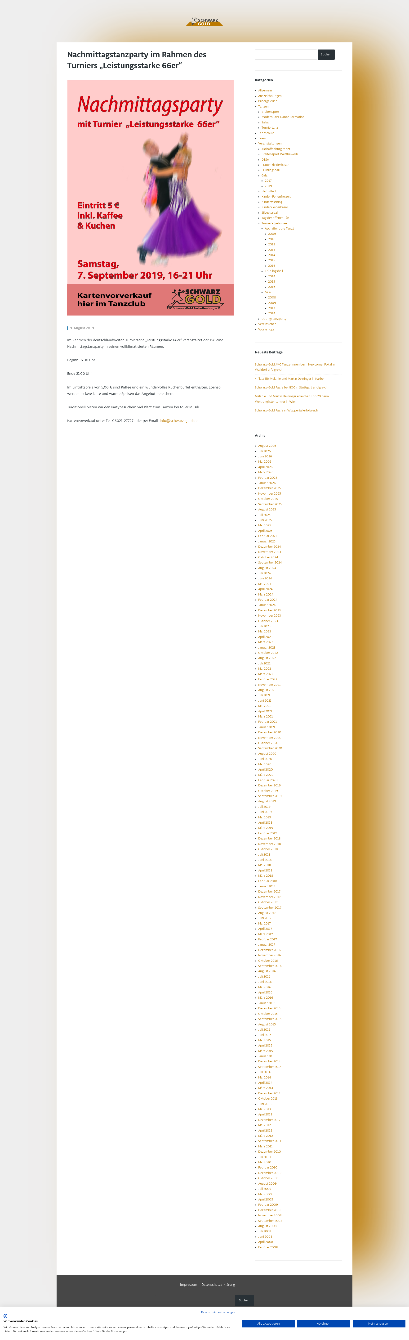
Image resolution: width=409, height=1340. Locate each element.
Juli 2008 (264, 1231)
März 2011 (265, 1146)
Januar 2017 (266, 944)
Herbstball (269, 191)
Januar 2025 (267, 541)
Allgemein (265, 90)
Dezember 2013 (269, 1093)
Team (262, 138)
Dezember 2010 (269, 1151)
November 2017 (269, 897)
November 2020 (269, 738)
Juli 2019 (264, 806)
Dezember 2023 (269, 610)
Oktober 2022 (268, 652)
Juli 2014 (264, 1072)
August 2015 (267, 1024)
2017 (268, 180)
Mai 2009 (265, 1194)
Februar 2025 (267, 536)
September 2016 (270, 966)
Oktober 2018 (268, 849)
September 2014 (270, 1067)
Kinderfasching (272, 202)
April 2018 (265, 870)
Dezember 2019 (269, 785)
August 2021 (267, 690)
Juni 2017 (264, 918)
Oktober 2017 (268, 902)
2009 (272, 233)
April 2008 (265, 1242)
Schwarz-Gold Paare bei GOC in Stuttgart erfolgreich (291, 387)
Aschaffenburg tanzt (276, 149)
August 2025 (267, 509)
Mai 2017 (264, 923)
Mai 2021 (264, 706)
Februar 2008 (268, 1247)
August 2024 (267, 568)
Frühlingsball (271, 170)
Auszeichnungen (270, 96)
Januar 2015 (266, 1056)
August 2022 (267, 658)
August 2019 (267, 801)
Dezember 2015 (269, 1008)
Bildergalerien (267, 101)
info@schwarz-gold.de (178, 421)
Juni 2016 (265, 982)
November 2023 (269, 615)
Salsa (265, 122)
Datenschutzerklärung (218, 1284)
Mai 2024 (264, 584)
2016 (271, 265)
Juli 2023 (264, 626)
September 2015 (269, 1019)
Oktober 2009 (268, 1178)
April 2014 (265, 1082)
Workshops (266, 329)
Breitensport (270, 111)
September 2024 (270, 562)
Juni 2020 (265, 759)
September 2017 (269, 907)
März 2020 (266, 774)
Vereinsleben (267, 324)
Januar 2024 (267, 605)
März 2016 (265, 997)
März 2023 (265, 642)
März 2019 (265, 828)
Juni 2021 (264, 700)
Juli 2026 (264, 451)
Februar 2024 (267, 599)
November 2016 (269, 955)
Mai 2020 (264, 764)
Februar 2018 (267, 881)
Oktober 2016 (268, 960)
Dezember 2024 (269, 546)
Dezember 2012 (269, 1120)
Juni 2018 (264, 860)
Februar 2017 (267, 939)
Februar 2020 (268, 780)
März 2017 (265, 934)
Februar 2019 (267, 833)
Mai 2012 (264, 1125)
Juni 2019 (265, 812)
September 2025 (270, 504)
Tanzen (263, 106)
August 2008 (267, 1226)
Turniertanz (270, 127)
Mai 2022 (264, 668)
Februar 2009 (268, 1204)
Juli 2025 (264, 515)
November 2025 (269, 493)
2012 (271, 244)
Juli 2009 (264, 1189)
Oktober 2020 (268, 743)
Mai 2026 (264, 461)
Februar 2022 (267, 679)
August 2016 (267, 971)
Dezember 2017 (269, 891)
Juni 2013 (264, 1104)
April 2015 (265, 1045)
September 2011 (269, 1141)
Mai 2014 (264, 1077)
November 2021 (269, 684)
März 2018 (265, 875)
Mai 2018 (264, 865)
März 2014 (265, 1088)
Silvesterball (270, 212)
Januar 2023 (267, 647)
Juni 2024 (265, 578)
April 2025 (265, 530)
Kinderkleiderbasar (275, 207)
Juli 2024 (264, 573)
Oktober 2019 (268, 791)
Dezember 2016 (269, 950)
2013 (271, 250)
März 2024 (265, 594)
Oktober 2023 (268, 621)
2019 (268, 186)
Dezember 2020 (269, 732)
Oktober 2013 (268, 1098)
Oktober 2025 (268, 499)
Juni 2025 (265, 520)
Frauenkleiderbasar (275, 165)
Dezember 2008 (269, 1210)
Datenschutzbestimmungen (218, 1312)
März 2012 (265, 1135)
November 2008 (269, 1215)
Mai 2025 (264, 525)
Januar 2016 (267, 1003)
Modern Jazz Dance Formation (283, 117)
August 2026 (267, 445)
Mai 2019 (264, 817)
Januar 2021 (266, 727)
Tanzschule (266, 133)
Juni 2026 (265, 456)
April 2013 (265, 1114)
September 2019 (270, 796)
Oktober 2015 (268, 1013)
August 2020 (267, 753)
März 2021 (265, 716)
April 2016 (265, 992)
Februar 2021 (267, 721)
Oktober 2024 (268, 557)
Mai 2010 (264, 1162)
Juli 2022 (264, 663)
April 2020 (265, 769)
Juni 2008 (265, 1236)
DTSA (265, 159)
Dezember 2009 (269, 1173)
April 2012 (265, 1130)
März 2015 (265, 1051)
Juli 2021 (264, 695)
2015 (271, 260)
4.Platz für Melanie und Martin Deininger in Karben (290, 378)
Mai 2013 (264, 1109)
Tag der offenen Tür (275, 218)
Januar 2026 (267, 483)
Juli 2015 (264, 1029)
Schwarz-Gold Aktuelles (204, 22)
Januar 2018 (266, 886)
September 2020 (270, 748)
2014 (271, 255)
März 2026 (265, 472)
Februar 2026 (267, 477)
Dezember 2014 (269, 1061)
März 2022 (265, 674)
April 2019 (265, 822)
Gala (264, 175)
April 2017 (265, 928)
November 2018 (269, 844)
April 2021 (265, 711)
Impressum (188, 1284)
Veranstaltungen (270, 143)
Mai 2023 (264, 631)
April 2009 (265, 1199)
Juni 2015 (264, 1035)
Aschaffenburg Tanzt (279, 228)
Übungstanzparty (274, 318)
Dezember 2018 (269, 838)
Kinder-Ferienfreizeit (276, 196)
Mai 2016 (264, 987)
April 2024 (265, 589)
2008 (272, 297)
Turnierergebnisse (274, 223)
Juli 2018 (264, 854)
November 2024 (269, 552)
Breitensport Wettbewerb (280, 154)
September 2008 (270, 1221)
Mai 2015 (264, 1040)
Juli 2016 (264, 976)
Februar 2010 (267, 1167)
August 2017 (267, 913)
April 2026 (265, 467)
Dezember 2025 (269, 488)
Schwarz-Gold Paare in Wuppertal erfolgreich (286, 410)
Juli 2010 (264, 1157)
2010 (272, 239)
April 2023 (265, 637)
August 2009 (267, 1183)
